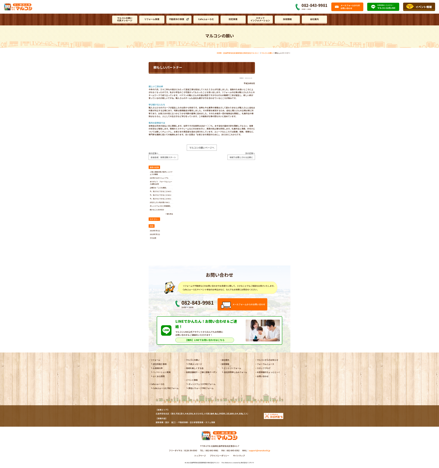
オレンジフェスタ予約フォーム (201, 384)
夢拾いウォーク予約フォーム (201, 388)
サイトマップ (239, 455)
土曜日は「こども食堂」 (158, 187)
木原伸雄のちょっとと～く (268, 372)
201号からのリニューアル (159, 178)
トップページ (200, 455)
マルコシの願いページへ (201, 147)
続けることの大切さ (157, 209)
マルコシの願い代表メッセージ (124, 19)
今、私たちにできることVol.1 (160, 198)
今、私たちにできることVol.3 (160, 191)
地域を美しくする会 (194, 368)
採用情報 (287, 19)
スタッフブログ (263, 368)
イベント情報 (192, 379)
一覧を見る (169, 214)
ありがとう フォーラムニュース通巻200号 (161, 182)
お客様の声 (158, 368)
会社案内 (314, 19)
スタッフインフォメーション (260, 19)
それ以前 (153, 238)
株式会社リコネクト (247, 462)
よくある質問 (159, 376)
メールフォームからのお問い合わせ (248, 304)
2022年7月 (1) (155, 234)
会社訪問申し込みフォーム (235, 372)
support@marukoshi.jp (259, 450)
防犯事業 (233, 19)
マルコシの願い (193, 359)
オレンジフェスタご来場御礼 (160, 206)
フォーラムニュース (265, 364)
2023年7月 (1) (155, 230)
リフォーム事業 (151, 19)
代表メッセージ (195, 364)
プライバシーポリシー (219, 455)
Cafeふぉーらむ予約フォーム (166, 388)
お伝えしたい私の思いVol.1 (160, 202)
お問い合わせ (263, 376)
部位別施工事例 (160, 364)
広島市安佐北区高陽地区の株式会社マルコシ (205, 462)
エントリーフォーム (232, 368)
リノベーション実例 (161, 372)
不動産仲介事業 (176, 19)
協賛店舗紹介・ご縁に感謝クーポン (201, 372)
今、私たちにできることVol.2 (160, 195)
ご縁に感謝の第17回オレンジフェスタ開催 (161, 173)
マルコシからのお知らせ (267, 359)
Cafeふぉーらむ (206, 19)
